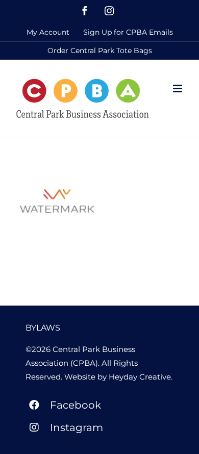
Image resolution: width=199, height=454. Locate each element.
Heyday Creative (140, 377)
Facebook (75, 405)
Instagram (76, 427)
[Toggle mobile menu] (178, 88)
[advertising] (56, 201)
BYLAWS (43, 328)
